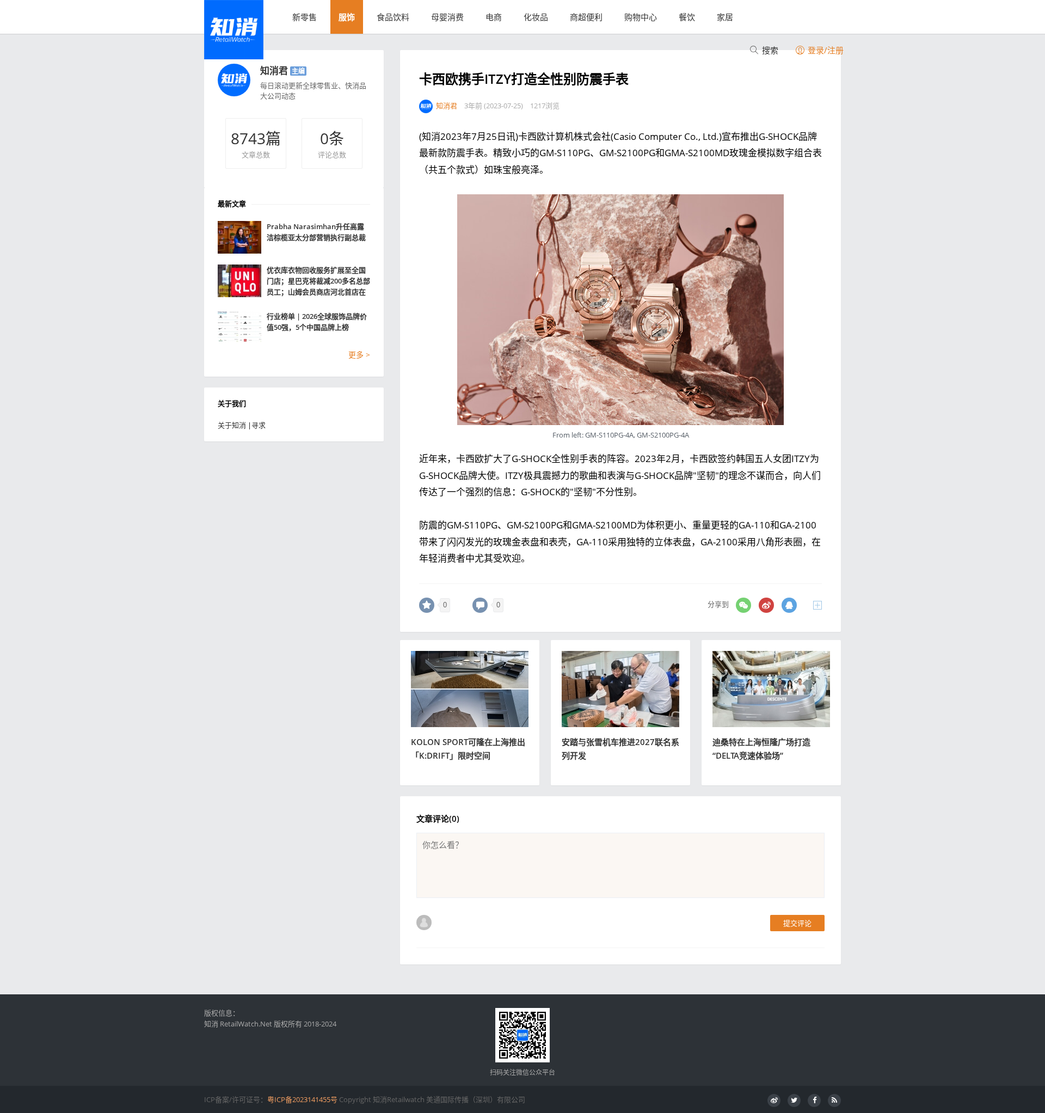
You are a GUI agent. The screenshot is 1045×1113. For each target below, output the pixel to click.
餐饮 (687, 16)
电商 (493, 16)
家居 (725, 16)
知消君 (274, 70)
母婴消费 (447, 16)
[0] (426, 605)
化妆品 (536, 16)
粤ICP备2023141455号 (302, 1099)
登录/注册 (825, 50)
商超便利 (586, 16)
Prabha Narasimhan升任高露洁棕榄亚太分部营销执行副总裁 (316, 232)
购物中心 (640, 16)
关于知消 (232, 425)
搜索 (769, 50)
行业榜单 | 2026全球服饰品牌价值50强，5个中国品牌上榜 (317, 321)
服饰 (347, 16)
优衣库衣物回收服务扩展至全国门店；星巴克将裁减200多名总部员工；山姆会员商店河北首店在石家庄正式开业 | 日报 (318, 281)
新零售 (304, 16)
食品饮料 (393, 16)
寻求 (258, 425)
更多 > (359, 354)
